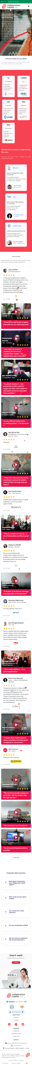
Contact (16, 962)
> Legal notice (16, 1036)
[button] (29, 6)
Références (3, 1)
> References (16, 1030)
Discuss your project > (16, 45)
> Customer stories (16, 1033)
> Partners (16, 1017)
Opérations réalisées (13, 1)
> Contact (16, 1020)
